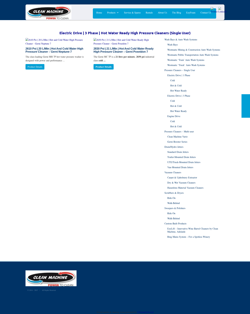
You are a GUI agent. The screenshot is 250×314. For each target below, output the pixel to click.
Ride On (171, 213)
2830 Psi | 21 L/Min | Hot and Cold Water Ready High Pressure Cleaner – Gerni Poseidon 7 (124, 50)
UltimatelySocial (145, 312)
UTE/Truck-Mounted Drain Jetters (183, 162)
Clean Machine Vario (177, 136)
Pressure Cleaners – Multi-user (179, 131)
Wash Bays (172, 44)
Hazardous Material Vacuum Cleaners (185, 187)
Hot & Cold (176, 85)
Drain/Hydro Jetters (173, 146)
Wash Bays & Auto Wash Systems (180, 39)
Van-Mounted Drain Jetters (180, 167)
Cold (172, 80)
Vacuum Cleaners (172, 172)
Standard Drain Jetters (178, 152)
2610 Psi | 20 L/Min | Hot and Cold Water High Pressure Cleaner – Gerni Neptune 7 (54, 50)
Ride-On (171, 198)
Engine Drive (173, 116)
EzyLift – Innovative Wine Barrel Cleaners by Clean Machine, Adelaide (192, 230)
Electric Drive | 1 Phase (178, 75)
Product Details (35, 66)
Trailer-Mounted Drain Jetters (181, 157)
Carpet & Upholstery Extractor (182, 177)
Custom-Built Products (175, 223)
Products (111, 12)
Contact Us (206, 12)
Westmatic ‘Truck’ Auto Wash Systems (186, 65)
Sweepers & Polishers (174, 208)
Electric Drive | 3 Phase (178, 95)
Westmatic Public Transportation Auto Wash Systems (192, 54)
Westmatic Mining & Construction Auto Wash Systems (193, 49)
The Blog (176, 12)
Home (99, 12)
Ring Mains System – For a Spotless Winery (188, 236)
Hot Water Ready (178, 90)
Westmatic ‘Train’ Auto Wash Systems (185, 60)
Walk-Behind (173, 203)
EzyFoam (190, 12)
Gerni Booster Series (177, 141)
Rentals (149, 12)
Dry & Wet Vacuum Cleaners (181, 182)
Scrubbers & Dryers (174, 192)
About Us (162, 12)
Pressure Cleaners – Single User (179, 70)
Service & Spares (132, 12)
